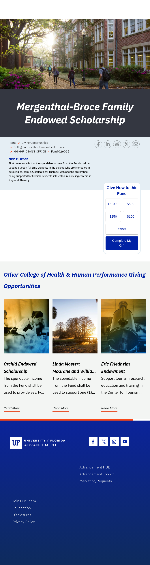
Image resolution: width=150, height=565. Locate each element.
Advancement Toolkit (96, 474)
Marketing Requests (95, 481)
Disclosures (21, 514)
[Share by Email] (136, 148)
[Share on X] (127, 148)
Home (12, 142)
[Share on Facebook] (99, 148)
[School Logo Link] (41, 443)
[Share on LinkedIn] (108, 148)
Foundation (21, 507)
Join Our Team (24, 500)
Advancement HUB (94, 467)
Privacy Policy (23, 521)
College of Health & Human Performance (40, 147)
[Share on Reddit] (118, 148)
